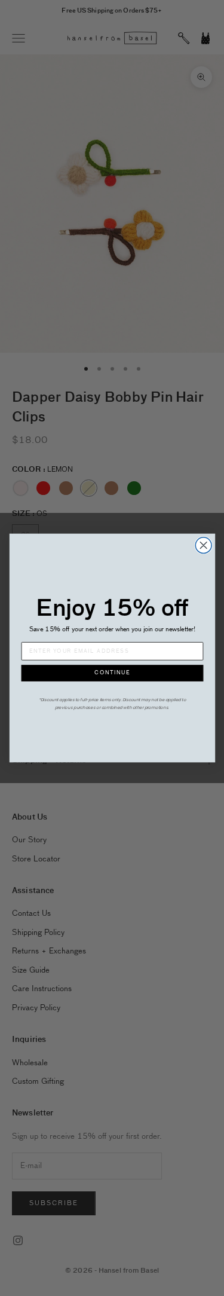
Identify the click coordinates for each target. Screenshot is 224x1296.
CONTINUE (112, 673)
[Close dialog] (203, 545)
